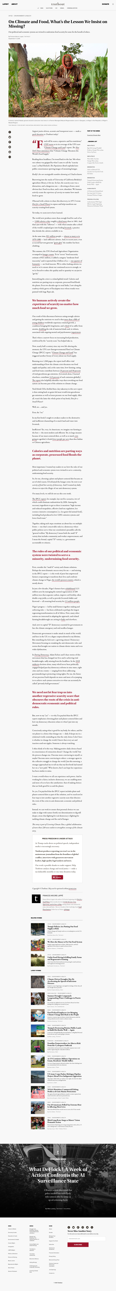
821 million (51, 236)
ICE (56, 8)
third (67, 326)
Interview (50, 1041)
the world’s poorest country (62, 580)
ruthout (27, 36)
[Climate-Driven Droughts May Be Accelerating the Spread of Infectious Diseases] (38, 982)
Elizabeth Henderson (54, 966)
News (49, 976)
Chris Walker (52, 1112)
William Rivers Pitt (53, 935)
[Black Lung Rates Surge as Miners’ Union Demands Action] (38, 1123)
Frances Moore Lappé (16, 37)
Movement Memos (34, 1259)
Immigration (11, 1246)
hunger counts (48, 254)
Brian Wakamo (52, 948)
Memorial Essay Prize (54, 1260)
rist (61, 990)
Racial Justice (11, 1261)
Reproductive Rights (13, 1264)
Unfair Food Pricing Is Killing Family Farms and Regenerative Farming (64, 958)
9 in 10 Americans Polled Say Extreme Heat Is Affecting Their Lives (64, 1106)
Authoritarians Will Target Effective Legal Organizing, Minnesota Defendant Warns (95, 204)
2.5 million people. (72, 601)
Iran (41, 8)
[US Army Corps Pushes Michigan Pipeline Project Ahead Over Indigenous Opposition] (38, 1077)
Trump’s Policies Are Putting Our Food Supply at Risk (62, 927)
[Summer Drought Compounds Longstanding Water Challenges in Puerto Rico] (38, 998)
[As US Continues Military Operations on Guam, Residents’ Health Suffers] (38, 1061)
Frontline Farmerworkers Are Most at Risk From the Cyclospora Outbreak (64, 1044)
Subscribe (51, 1244)
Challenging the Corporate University (35, 1266)
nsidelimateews (63, 1098)
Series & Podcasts (12, 1271)
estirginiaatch (61, 1129)
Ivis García (51, 1006)
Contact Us (51, 1273)
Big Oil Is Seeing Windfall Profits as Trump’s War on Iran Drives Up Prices (95, 150)
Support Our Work (53, 1241)
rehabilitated (70, 588)
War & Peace (11, 1268)
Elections (49, 8)
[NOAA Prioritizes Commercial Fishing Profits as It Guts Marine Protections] (38, 1092)
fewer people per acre (60, 439)
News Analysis (51, 993)
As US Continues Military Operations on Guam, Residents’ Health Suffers (63, 1059)
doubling (42, 329)
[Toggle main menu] (112, 4)
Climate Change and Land (55, 147)
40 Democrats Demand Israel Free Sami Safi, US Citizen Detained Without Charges (95, 193)
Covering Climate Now (94, 135)
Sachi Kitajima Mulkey (54, 990)
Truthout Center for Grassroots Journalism (53, 1265)
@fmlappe (67, 910)
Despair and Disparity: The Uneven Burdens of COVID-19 (34, 1238)
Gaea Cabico (52, 1067)
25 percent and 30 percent (70, 370)
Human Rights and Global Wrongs (34, 1244)
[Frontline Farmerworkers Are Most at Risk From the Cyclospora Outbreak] (38, 1046)
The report (36, 380)
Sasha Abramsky (53, 1021)
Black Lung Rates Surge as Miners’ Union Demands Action (63, 1121)
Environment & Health (22, 16)
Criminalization (72, 8)
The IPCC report (39, 499)
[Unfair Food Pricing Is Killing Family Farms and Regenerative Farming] (38, 960)
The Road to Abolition (32, 1249)
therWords (60, 948)
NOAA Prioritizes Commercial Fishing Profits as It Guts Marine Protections (62, 1090)
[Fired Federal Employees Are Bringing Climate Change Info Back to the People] (38, 1015)
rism (57, 1067)
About (14, 4)
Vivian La (51, 1083)
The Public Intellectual (32, 1254)
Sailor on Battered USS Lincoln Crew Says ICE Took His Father (95, 172)
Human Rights (11, 1243)
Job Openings (52, 1269)
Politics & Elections (12, 1253)
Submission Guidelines (52, 1248)
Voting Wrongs (33, 1262)
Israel (62, 8)
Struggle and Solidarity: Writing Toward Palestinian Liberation (34, 1231)
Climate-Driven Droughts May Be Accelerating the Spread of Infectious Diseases (61, 981)
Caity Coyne (52, 1129)
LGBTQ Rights (11, 1250)
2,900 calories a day (42, 221)
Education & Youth (12, 1236)
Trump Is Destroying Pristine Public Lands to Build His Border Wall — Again (95, 182)
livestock (67, 227)
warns (48, 144)
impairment (76, 332)
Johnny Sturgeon (53, 1098)
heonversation (59, 1006)
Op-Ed (11, 16)
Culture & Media (12, 1229)
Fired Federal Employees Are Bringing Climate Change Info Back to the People (63, 1013)
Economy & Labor (12, 1232)
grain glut (58, 242)
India (63, 619)
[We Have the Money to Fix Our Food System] (38, 945)
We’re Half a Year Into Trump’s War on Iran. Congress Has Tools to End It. (95, 161)
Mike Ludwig (52, 1036)
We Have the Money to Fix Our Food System (64, 942)
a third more (62, 221)
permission (72, 888)
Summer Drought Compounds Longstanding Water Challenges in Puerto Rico (64, 998)
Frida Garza (52, 1052)
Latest (6, 4)
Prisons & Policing (12, 1257)
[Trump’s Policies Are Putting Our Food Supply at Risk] (38, 929)
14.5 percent (54, 377)
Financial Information (54, 1253)
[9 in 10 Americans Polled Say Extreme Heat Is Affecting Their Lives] (38, 1107)
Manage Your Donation (52, 1236)
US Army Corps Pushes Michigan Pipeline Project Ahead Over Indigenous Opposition (64, 1075)
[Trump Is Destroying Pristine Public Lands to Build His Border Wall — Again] (38, 1031)
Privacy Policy (52, 1256)
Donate (105, 4)
